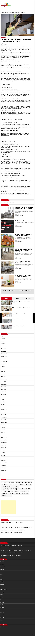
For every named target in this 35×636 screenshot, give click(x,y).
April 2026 (3, 343)
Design (4, 484)
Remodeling (26, 493)
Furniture (27, 484)
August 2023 (3, 424)
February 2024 (3, 409)
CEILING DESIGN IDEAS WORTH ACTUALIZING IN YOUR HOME (12, 522)
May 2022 (3, 455)
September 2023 (4, 422)
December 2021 (4, 467)
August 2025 (3, 363)
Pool (10, 493)
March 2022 (3, 460)
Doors (9, 484)
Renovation (4, 495)
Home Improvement (10, 489)
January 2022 (3, 465)
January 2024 (3, 412)
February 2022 (3, 462)
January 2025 (3, 381)
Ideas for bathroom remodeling (18, 319)
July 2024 (3, 396)
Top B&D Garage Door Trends (22, 220)
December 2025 (4, 353)
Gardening (5, 486)
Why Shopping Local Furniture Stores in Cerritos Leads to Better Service (24, 208)
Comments (28, 298)
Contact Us (2, 626)
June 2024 (3, 399)
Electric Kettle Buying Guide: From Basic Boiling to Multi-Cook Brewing (12, 552)
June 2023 (3, 429)
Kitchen (4, 491)
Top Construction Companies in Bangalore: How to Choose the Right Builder (14, 524)
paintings (17, 491)
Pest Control (25, 491)
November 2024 (4, 386)
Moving (10, 491)
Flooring (20, 484)
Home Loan (22, 488)
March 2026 (3, 346)
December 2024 (4, 384)
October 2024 (3, 389)
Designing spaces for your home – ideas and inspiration (20, 302)
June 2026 (3, 341)
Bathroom (5, 482)
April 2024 (3, 404)
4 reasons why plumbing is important (19, 325)
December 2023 (4, 414)
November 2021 (4, 470)
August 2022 (3, 450)
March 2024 (3, 407)
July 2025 (3, 366)
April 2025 (3, 374)
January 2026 (3, 351)
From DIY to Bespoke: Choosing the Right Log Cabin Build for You (23, 235)
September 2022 (4, 447)
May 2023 (3, 432)
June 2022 (3, 452)
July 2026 (3, 338)
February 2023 (3, 437)
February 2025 (3, 379)
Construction (19, 482)
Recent (18, 298)
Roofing (9, 495)
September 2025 (4, 361)
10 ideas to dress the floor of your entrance (20, 307)
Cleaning (11, 482)
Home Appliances (13, 486)
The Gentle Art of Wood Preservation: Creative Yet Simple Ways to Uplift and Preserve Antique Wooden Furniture (24, 249)
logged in (6, 202)
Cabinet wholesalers (22, 61)
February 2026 (3, 348)
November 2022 (4, 442)
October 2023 (3, 419)
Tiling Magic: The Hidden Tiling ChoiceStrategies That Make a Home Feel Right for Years (16, 527)
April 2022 (3, 457)
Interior (28, 488)
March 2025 (3, 376)
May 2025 (3, 371)
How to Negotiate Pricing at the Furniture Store (22, 262)
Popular (7, 298)
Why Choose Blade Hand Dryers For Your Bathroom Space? (11, 532)
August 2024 (3, 394)
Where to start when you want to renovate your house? (21, 314)
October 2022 (3, 445)
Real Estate (17, 493)
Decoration (28, 482)
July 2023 (3, 427)
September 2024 (4, 391)
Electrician (14, 484)
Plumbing (4, 493)
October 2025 (3, 358)
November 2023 (4, 417)
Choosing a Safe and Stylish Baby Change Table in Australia (23, 276)
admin (18, 214)
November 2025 (4, 356)
